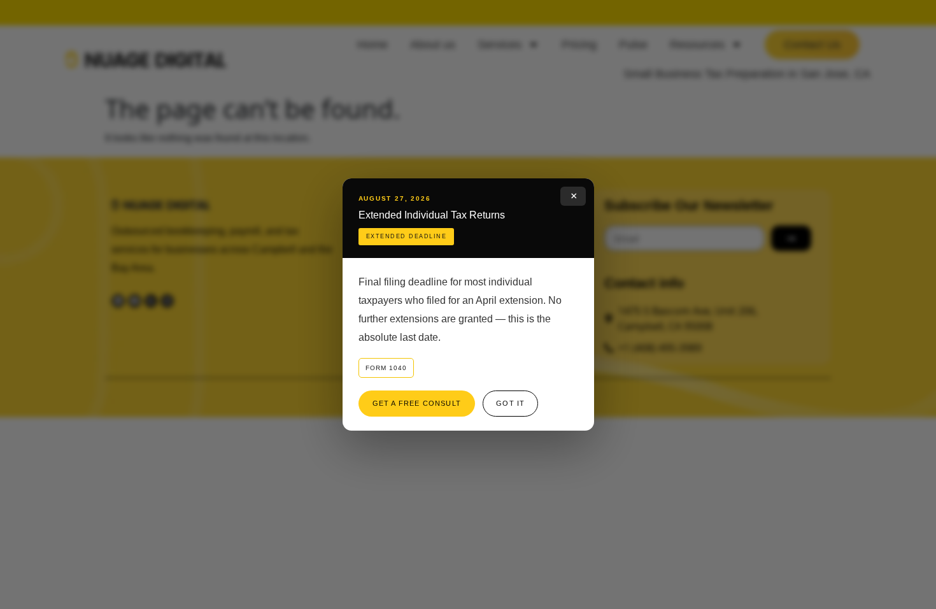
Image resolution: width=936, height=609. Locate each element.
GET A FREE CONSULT (417, 403)
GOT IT (510, 403)
